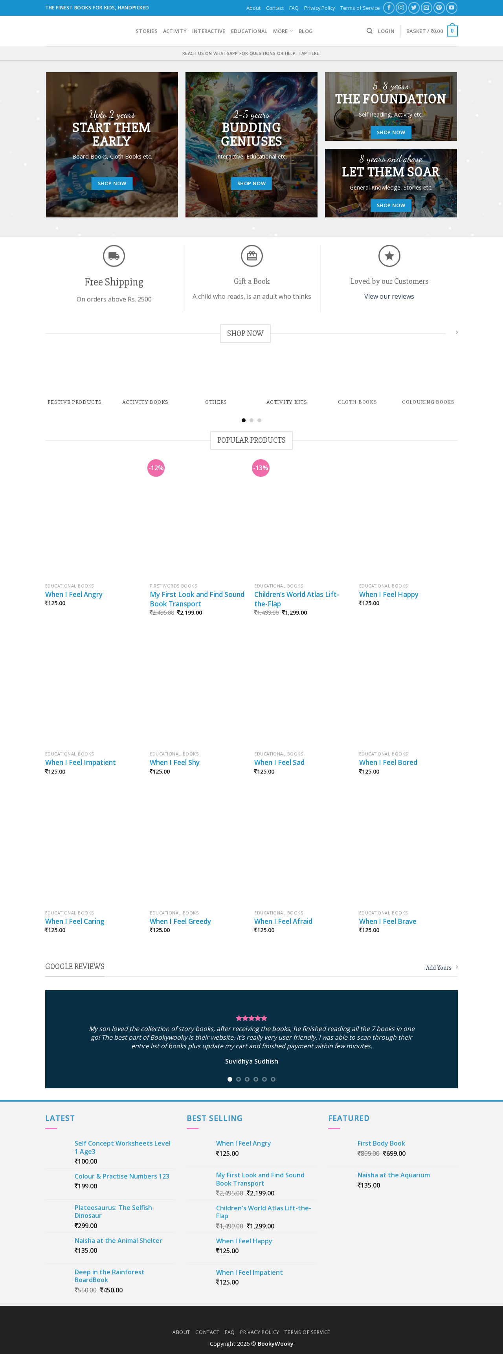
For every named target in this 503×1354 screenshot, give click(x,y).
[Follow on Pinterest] (439, 7)
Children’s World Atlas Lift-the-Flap (296, 599)
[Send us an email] (426, 7)
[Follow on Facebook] (389, 7)
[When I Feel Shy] (198, 689)
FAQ (294, 7)
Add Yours (439, 968)
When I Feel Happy (389, 594)
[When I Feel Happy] (407, 521)
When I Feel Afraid (283, 921)
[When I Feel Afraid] (302, 848)
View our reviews (389, 296)
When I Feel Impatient (80, 762)
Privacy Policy (319, 7)
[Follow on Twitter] (414, 7)
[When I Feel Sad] (302, 689)
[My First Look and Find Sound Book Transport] (198, 521)
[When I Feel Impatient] (93, 689)
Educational (249, 31)
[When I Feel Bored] (407, 689)
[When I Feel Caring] (93, 848)
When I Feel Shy (175, 762)
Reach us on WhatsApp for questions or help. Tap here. (251, 53)
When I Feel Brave (388, 921)
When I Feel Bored (388, 762)
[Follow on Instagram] (401, 7)
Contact (275, 7)
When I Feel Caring (75, 921)
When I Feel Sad (279, 762)
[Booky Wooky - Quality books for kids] (84, 31)
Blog (306, 31)
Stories (147, 31)
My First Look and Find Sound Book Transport (197, 599)
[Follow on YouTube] (451, 7)
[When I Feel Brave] (407, 848)
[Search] (370, 31)
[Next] (468, 368)
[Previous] (35, 368)
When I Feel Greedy (180, 921)
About (253, 7)
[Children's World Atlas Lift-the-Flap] (302, 521)
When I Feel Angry (74, 594)
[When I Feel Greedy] (198, 848)
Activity (175, 31)
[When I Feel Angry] (93, 521)
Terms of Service (360, 7)
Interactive (209, 31)
